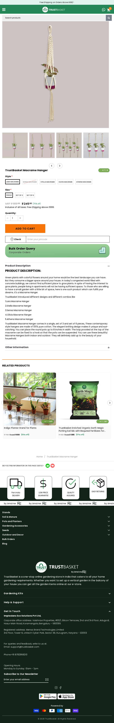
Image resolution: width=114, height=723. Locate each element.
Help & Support (13, 602)
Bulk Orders (8, 539)
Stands (6, 512)
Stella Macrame (48, 182)
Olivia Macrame (65, 182)
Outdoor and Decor (13, 534)
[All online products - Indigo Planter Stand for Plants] (29, 399)
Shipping (36, 207)
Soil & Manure (9, 516)
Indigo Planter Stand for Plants (20, 427)
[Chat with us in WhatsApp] (104, 10)
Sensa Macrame (30, 182)
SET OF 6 (30, 195)
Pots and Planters (12, 521)
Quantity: (10, 213)
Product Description (18, 265)
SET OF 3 (19, 195)
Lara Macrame (12, 182)
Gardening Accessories (15, 525)
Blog (4, 543)
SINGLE (9, 195)
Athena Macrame (83, 182)
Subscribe (46, 679)
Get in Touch (12, 611)
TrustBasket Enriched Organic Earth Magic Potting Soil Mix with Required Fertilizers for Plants (81, 429)
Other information (16, 347)
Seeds (5, 530)
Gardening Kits (13, 593)
